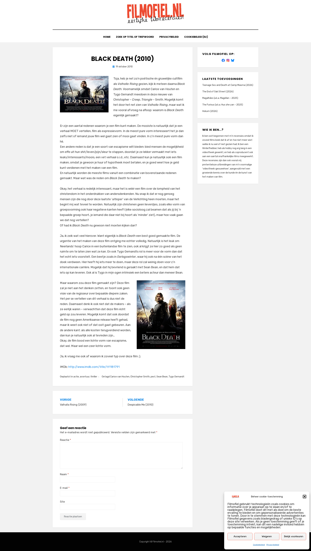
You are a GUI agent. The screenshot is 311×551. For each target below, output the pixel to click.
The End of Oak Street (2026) (218, 91)
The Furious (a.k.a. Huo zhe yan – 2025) (222, 104)
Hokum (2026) (210, 111)
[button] (304, 496)
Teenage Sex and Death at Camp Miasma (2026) (227, 85)
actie (76, 376)
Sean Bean (162, 376)
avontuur (84, 376)
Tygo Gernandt (176, 376)
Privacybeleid (272, 545)
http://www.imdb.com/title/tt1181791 (94, 367)
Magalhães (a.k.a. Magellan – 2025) (220, 98)
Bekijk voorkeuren (293, 536)
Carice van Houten (119, 376)
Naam (64, 474)
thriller (93, 376)
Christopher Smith (140, 376)
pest (153, 376)
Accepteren (240, 536)
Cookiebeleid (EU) (196, 37)
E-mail (64, 487)
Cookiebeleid (259, 545)
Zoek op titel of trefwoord (135, 37)
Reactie (65, 440)
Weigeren (267, 536)
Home (106, 37)
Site (62, 501)
